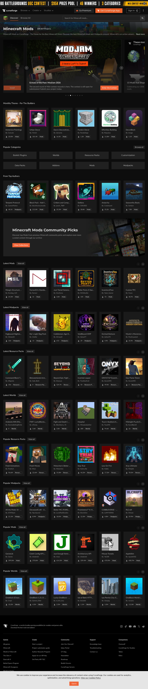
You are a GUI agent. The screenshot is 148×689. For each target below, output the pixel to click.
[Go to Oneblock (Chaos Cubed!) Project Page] (14, 592)
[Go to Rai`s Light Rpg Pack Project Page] (38, 328)
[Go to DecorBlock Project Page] (134, 124)
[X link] (139, 626)
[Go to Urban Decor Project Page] (38, 124)
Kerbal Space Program (11, 663)
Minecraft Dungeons (10, 667)
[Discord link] (134, 626)
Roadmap (64, 659)
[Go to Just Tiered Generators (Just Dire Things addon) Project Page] (62, 284)
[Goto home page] (10, 10)
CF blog (63, 652)
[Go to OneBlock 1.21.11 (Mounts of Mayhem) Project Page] (38, 592)
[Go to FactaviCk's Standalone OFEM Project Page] (38, 284)
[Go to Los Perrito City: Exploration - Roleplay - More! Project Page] (110, 592)
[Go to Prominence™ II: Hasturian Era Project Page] (86, 504)
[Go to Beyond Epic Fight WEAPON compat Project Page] (62, 372)
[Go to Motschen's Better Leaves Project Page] (62, 460)
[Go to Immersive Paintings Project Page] (14, 124)
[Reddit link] (143, 626)
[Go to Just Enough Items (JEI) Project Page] (62, 548)
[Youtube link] (130, 626)
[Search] (142, 18)
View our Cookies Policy (91, 678)
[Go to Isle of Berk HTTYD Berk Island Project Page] (86, 592)
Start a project (37, 644)
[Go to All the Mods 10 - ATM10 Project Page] (14, 504)
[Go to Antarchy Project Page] (110, 197)
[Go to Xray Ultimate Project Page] (134, 460)
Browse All (25, 18)
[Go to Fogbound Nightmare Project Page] (14, 328)
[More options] (143, 10)
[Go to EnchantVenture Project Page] (110, 328)
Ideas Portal (65, 648)
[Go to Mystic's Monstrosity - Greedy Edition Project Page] (134, 328)
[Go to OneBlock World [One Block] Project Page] (134, 592)
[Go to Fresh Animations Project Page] (14, 460)
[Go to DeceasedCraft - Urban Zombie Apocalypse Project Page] (38, 504)
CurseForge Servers (68, 667)
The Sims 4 (7, 655)
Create (36, 10)
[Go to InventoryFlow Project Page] (110, 284)
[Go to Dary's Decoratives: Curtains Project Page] (62, 124)
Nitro (120, 655)
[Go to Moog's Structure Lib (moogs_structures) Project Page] (14, 284)
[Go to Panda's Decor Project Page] (86, 124)
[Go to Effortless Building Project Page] (110, 124)
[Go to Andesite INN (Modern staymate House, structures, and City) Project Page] (14, 416)
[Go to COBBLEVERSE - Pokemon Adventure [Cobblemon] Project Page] (110, 504)
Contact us (94, 652)
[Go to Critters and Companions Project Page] (62, 197)
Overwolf (122, 644)
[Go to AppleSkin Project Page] (134, 548)
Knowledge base (95, 644)
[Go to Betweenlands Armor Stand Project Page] (38, 372)
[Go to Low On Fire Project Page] (110, 460)
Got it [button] (74, 684)
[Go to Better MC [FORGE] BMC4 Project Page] (62, 504)
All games (6, 644)
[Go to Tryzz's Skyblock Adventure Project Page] (110, 416)
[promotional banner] (74, 3)
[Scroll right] (143, 264)
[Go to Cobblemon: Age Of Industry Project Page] (62, 328)
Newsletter (65, 655)
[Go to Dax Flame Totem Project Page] (134, 372)
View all (21, 263)
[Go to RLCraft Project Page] (134, 504)
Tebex (121, 652)
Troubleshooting (95, 648)
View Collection (103, 88)
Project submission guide (41, 648)
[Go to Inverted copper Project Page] (86, 372)
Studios (47, 10)
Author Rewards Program (41, 652)
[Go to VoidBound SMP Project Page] (86, 328)
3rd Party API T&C (38, 659)
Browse (24, 10)
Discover (14, 18)
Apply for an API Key (39, 655)
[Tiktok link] (125, 626)
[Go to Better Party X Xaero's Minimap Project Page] (86, 284)
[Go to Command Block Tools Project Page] (14, 372)
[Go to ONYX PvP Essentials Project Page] (110, 372)
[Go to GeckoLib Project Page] (14, 548)
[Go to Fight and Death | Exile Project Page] (62, 416)
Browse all (139, 147)
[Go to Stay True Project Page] (86, 460)
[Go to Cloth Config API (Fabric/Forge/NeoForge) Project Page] (38, 548)
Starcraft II (7, 659)
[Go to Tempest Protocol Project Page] (14, 197)
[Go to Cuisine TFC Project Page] (134, 284)
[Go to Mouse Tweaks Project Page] (110, 548)
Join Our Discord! (67, 644)
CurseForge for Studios (127, 648)
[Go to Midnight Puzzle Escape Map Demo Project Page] (134, 416)
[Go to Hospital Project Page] (86, 416)
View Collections (21, 245)
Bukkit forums (66, 663)
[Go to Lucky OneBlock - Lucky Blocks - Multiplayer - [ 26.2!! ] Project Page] (62, 592)
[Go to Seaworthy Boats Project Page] (134, 197)
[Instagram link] (121, 626)
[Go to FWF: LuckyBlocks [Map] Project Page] (38, 416)
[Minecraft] (5, 18)
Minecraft (6, 648)
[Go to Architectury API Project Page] (86, 548)
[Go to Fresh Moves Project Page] (38, 460)
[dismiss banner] (144, 3)
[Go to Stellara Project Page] (86, 197)
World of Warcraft (9, 652)
